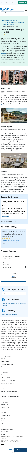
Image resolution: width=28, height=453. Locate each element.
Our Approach (6, 375)
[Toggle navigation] (26, 9)
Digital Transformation (9, 391)
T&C (2, 423)
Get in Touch (20, 450)
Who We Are (5, 404)
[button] (25, 267)
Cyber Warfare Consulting (9, 314)
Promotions (5, 361)
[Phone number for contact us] (7, 3)
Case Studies (5, 377)
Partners (4, 410)
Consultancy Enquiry (8, 380)
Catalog (3, 359)
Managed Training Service (10, 394)
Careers (3, 418)
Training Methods (7, 364)
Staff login (14, 452)
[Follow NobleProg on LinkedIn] (4, 444)
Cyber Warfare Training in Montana (11, 26)
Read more (4, 105)
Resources (4, 367)
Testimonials (5, 415)
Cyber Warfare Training (8, 24)
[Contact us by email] (13, 3)
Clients (3, 413)
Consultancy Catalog (8, 383)
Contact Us (22, 3)
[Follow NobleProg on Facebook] (2, 444)
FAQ (2, 421)
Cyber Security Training (11, 20)
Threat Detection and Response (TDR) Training (13, 22)
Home (3, 20)
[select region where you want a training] (1, 3)
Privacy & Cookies (14, 449)
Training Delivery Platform (10, 396)
